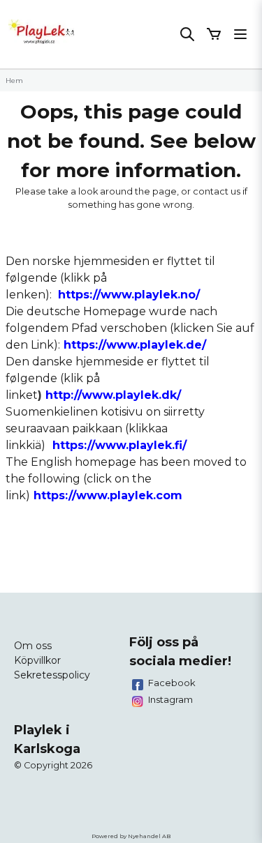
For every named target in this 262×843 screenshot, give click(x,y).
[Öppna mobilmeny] (240, 34)
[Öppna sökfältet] (187, 34)
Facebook (172, 682)
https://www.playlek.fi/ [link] (119, 445)
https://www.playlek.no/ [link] (129, 294)
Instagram (170, 699)
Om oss (33, 645)
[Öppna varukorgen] (214, 34)
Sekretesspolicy (52, 675)
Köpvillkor (37, 660)
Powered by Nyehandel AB (131, 836)
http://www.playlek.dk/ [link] (113, 395)
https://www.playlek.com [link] (108, 495)
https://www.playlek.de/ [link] (135, 344)
